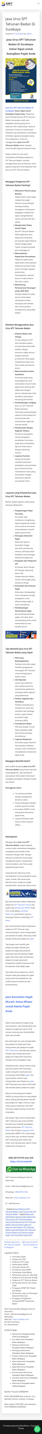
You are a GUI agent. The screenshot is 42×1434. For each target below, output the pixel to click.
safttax (29, 34)
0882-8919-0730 (21, 1192)
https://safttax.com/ (21, 1198)
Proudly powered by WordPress (16, 1426)
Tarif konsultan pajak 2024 (21, 1235)
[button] (37, 1429)
